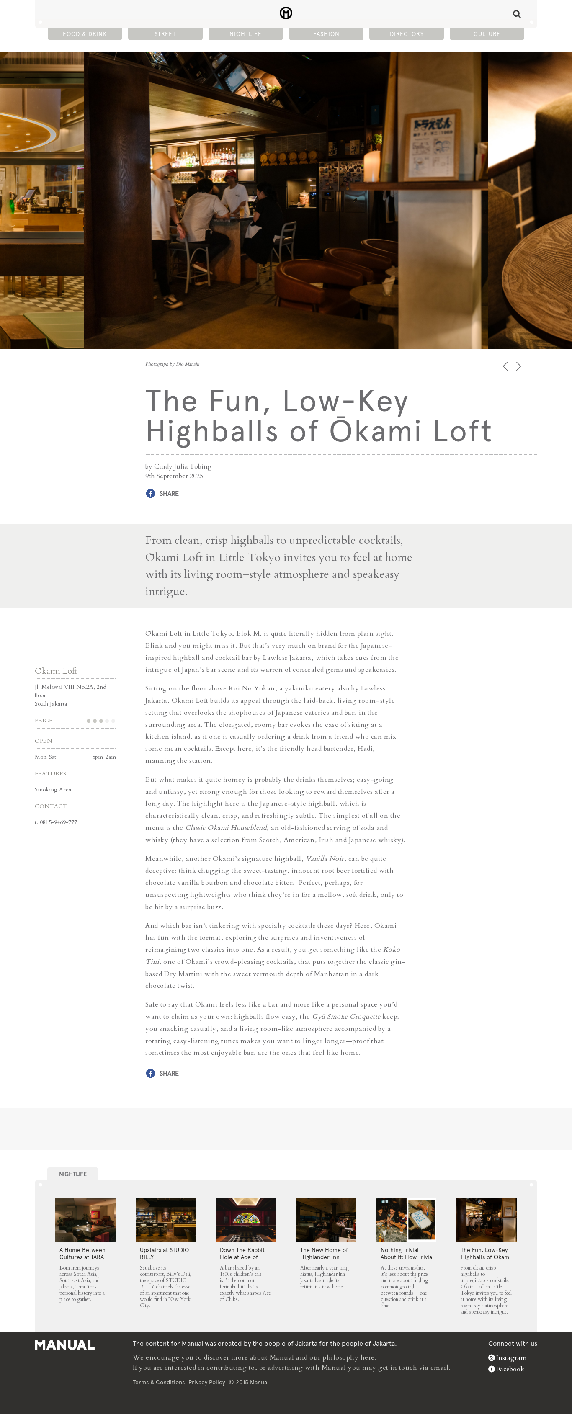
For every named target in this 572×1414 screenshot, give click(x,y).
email (439, 1367)
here (368, 1357)
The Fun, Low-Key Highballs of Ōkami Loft (486, 1257)
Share (169, 493)
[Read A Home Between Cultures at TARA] (85, 1220)
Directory (407, 34)
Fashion (326, 34)
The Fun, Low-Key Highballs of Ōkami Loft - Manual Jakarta (286, 13)
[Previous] (506, 366)
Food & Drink (85, 34)
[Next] (519, 366)
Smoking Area (53, 789)
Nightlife (245, 34)
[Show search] (517, 14)
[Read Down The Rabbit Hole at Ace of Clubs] (246, 1220)
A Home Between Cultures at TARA (82, 1253)
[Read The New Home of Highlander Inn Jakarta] (326, 1220)
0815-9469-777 (58, 822)
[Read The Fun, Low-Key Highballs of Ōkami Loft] (486, 1220)
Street (165, 34)
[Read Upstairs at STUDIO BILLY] (166, 1220)
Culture (487, 34)
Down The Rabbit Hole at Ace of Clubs (242, 1257)
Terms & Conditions (159, 1382)
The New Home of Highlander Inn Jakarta (324, 1257)
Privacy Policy (206, 1382)
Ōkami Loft (56, 671)
